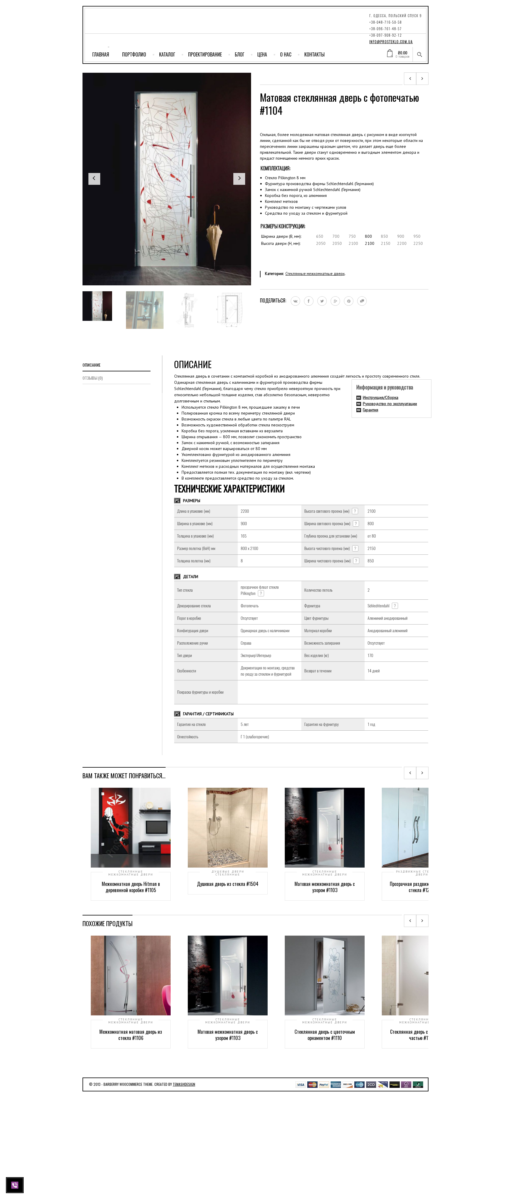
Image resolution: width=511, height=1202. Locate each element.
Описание (92, 365)
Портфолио (134, 54)
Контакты (314, 54)
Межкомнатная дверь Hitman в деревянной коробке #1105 (131, 887)
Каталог (167, 54)
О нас (285, 54)
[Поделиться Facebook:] (308, 301)
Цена (262, 54)
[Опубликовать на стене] (295, 301)
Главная (100, 54)
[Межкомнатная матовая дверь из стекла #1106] (410, 78)
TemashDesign (184, 1084)
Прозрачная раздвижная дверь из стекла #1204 (422, 887)
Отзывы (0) (93, 378)
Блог (239, 54)
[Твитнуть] (322, 301)
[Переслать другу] (362, 301)
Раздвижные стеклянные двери (421, 873)
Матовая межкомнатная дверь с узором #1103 (325, 887)
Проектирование (205, 54)
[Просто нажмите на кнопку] (15, 1184)
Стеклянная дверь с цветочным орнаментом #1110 (325, 1034)
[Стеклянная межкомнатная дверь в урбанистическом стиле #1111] (422, 78)
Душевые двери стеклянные (227, 873)
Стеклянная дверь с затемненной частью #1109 (422, 1034)
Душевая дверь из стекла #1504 (227, 883)
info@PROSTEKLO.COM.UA (391, 42)
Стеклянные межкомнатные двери (315, 273)
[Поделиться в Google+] (335, 301)
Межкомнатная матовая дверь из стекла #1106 (130, 1034)
